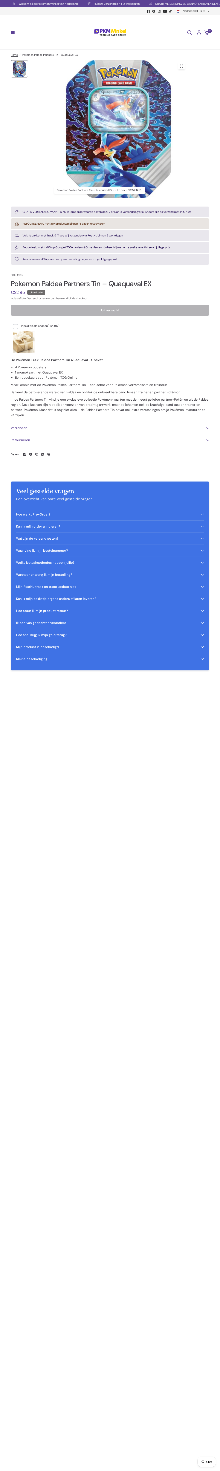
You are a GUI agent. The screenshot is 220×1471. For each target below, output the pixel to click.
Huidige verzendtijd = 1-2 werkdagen (105, 3)
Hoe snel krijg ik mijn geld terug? (41, 635)
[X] (154, 11)
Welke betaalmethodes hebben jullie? (45, 562)
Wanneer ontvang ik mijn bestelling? (44, 575)
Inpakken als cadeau (40, 326)
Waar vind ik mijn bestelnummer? (42, 550)
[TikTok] (170, 11)
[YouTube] (165, 11)
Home (14, 55)
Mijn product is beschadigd (37, 647)
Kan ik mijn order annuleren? (38, 526)
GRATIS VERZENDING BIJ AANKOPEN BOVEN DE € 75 (177, 3)
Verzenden (19, 428)
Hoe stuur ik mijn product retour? (42, 611)
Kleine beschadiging (31, 659)
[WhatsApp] (42, 454)
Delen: (15, 454)
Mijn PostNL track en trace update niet (46, 587)
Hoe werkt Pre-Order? (33, 514)
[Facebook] (148, 11)
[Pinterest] (36, 454)
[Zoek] (189, 32)
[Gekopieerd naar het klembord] (48, 454)
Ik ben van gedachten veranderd (41, 623)
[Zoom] (181, 66)
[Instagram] (159, 11)
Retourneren (20, 440)
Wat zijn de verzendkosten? (37, 538)
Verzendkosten (36, 298)
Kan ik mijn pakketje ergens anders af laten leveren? (56, 599)
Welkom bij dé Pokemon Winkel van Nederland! (37, 3)
